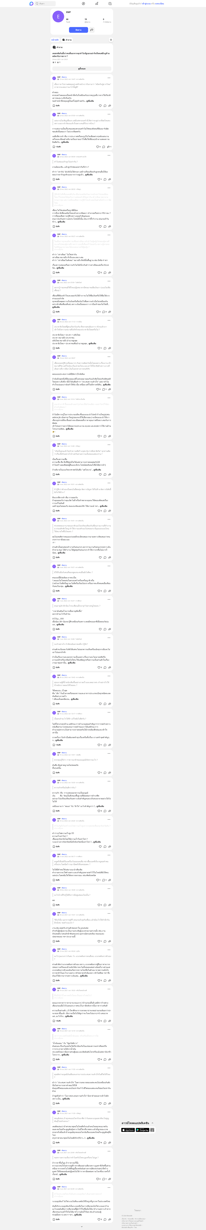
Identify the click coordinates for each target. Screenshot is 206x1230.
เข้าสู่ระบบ (146, 3)
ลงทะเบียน (159, 3)
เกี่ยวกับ (124, 1219)
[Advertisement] (138, 1172)
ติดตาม (79, 30)
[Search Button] (37, 3)
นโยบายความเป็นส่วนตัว (129, 1223)
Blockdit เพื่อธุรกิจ (127, 1227)
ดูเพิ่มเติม (90, 101)
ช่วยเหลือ (131, 1219)
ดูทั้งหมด (81, 68)
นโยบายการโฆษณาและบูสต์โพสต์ (132, 1221)
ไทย (135, 1227)
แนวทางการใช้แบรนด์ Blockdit (131, 1225)
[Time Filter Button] (111, 40)
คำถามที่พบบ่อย (140, 1219)
